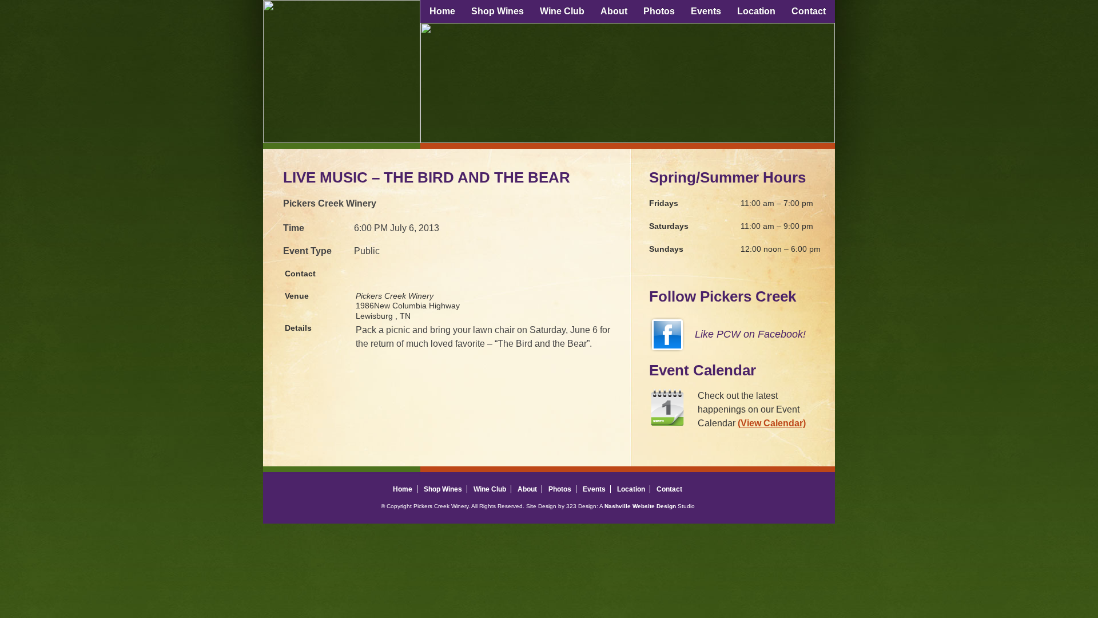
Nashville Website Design (640, 506)
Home (442, 11)
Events (706, 11)
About (613, 11)
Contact (808, 11)
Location (756, 11)
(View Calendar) (772, 423)
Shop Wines (497, 11)
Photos (659, 11)
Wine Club (562, 11)
